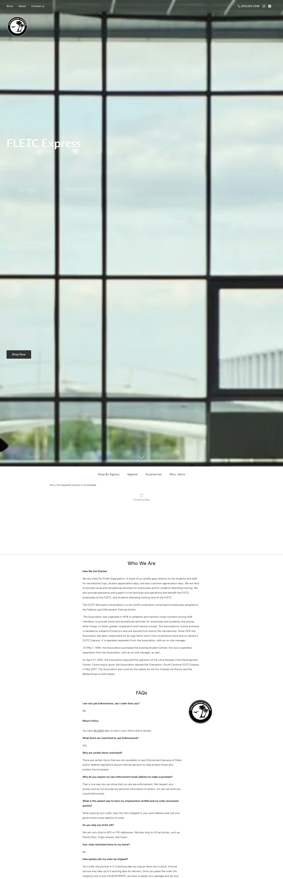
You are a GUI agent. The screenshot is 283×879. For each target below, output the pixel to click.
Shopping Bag (141, 499)
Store (10, 6)
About (22, 6)
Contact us (37, 6)
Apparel (132, 474)
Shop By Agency (108, 474)
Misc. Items (177, 474)
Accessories (154, 474)
